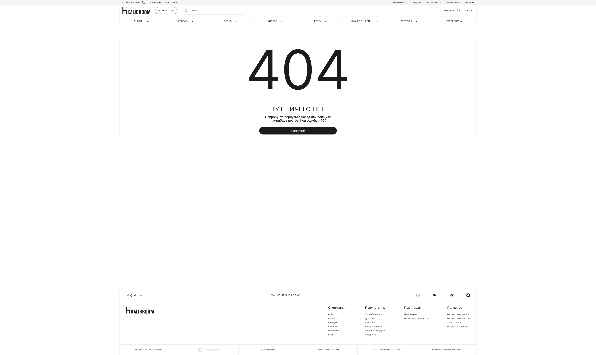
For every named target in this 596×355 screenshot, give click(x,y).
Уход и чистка (454, 322)
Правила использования (328, 349)
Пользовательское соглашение (387, 349)
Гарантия (370, 322)
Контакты (469, 2)
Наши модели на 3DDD (416, 318)
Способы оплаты (374, 314)
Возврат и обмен (374, 326)
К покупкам (298, 130)
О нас (331, 314)
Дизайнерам (410, 314)
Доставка (370, 318)
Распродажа (454, 21)
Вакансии (333, 326)
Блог (330, 335)
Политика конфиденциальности (446, 349)
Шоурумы (417, 2)
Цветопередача (268, 349)
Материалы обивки (457, 326)
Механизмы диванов (458, 314)
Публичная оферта (375, 331)
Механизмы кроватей (458, 318)
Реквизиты (334, 331)
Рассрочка (370, 335)
